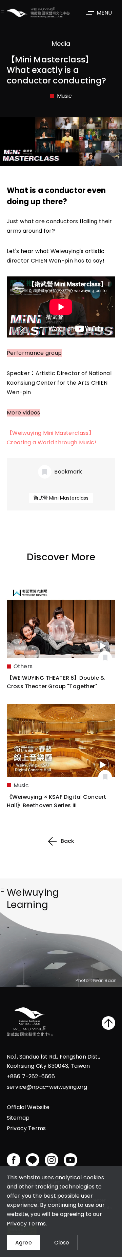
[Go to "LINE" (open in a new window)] (32, 1160)
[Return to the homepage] (30, 1023)
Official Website (28, 1107)
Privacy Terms (26, 1223)
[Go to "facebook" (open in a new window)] (13, 1160)
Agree (23, 1242)
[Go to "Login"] (105, 657)
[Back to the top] (108, 1023)
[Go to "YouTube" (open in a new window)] (70, 1160)
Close (61, 1242)
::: (2, 12)
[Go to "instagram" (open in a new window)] (51, 1160)
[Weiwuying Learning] (38, 12)
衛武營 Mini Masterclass (61, 498)
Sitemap (18, 1118)
